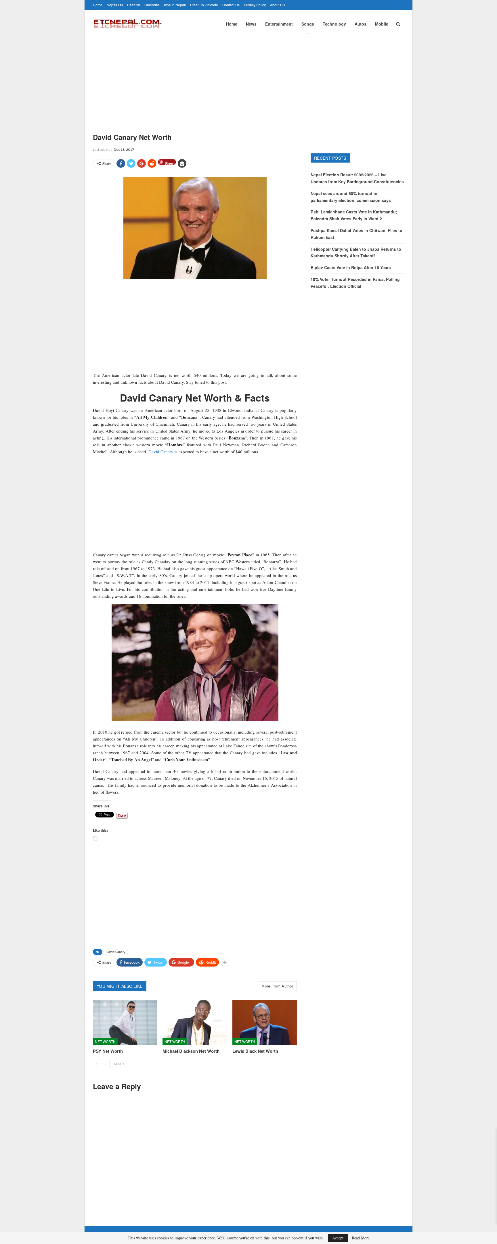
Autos (360, 24)
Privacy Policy (255, 4)
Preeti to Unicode (204, 4)
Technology (334, 24)
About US (277, 4)
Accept (337, 1238)
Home (97, 4)
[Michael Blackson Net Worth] (195, 1022)
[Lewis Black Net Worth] (264, 1022)
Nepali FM (115, 4)
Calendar (151, 4)
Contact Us (231, 4)
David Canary (160, 451)
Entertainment (279, 24)
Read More (361, 1238)
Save (170, 163)
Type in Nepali (174, 4)
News (251, 24)
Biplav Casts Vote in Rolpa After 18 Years (351, 267)
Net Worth (105, 1041)
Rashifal (133, 4)
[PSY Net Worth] (125, 1022)
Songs (307, 24)
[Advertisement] (248, 81)
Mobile (381, 24)
